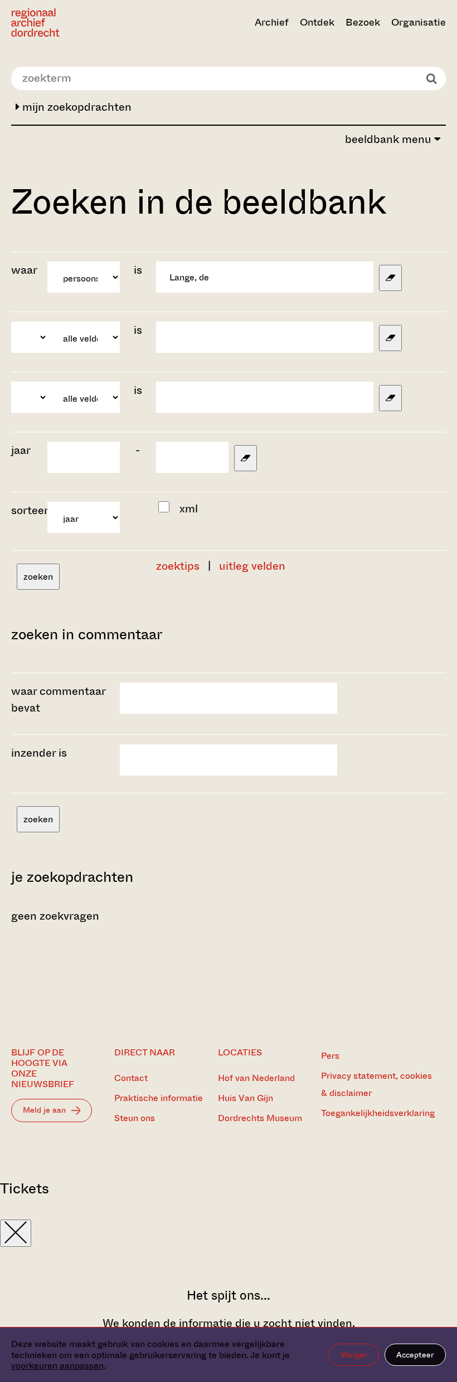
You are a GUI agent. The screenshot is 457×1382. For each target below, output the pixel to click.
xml (188, 509)
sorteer (29, 510)
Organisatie (418, 22)
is (138, 270)
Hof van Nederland (256, 1078)
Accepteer (415, 1354)
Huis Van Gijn (245, 1098)
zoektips (178, 566)
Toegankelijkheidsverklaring (378, 1113)
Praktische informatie (158, 1098)
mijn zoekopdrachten (76, 107)
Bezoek (363, 22)
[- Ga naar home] (76, 22)
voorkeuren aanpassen (57, 1365)
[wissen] (390, 278)
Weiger (354, 1354)
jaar (21, 450)
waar (25, 270)
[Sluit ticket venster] (15, 1233)
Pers (330, 1055)
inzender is (39, 753)
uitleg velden (252, 566)
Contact (131, 1078)
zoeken (38, 576)
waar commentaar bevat (58, 699)
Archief (272, 22)
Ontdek (317, 22)
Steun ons (134, 1118)
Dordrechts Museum (260, 1118)
